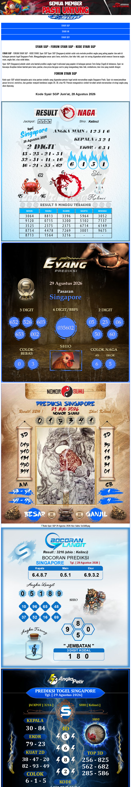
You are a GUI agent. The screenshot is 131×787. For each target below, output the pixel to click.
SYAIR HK (65, 31)
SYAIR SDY (65, 37)
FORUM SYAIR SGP (65, 73)
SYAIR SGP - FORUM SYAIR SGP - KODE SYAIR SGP (65, 46)
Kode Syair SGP (65, 94)
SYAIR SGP (65, 25)
